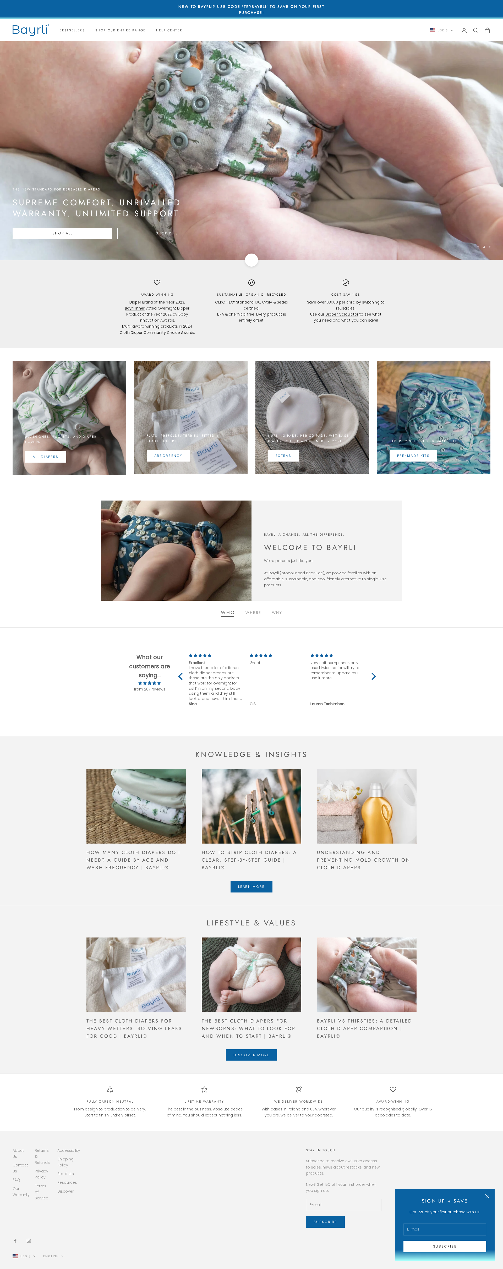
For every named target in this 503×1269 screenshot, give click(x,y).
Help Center (169, 30)
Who (228, 612)
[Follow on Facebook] (15, 1240)
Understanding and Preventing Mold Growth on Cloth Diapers (363, 860)
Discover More (251, 1055)
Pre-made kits (413, 455)
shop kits (163, 233)
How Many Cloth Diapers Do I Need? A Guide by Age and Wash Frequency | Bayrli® (133, 860)
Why (277, 612)
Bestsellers (72, 30)
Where (253, 612)
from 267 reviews (149, 689)
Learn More (251, 886)
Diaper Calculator (341, 314)
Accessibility (68, 1150)
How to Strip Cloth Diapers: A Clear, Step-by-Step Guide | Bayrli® (249, 860)
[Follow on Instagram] (28, 1240)
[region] (251, 150)
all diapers (46, 456)
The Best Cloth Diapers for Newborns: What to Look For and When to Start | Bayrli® (249, 1029)
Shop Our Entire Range (120, 30)
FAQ (16, 1179)
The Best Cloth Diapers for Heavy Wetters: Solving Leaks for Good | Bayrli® (134, 1029)
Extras (283, 455)
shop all (61, 233)
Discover (65, 1191)
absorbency (168, 455)
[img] (149, 683)
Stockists (65, 1173)
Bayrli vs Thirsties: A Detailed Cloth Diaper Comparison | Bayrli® (364, 1029)
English (51, 1256)
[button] (181, 676)
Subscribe (445, 1246)
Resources (67, 1182)
